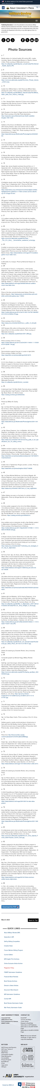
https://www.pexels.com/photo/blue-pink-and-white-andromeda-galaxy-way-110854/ (19, 295)
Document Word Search (11, 990)
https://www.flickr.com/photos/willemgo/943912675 (16, 355)
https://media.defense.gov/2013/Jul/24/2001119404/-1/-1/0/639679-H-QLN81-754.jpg (20, 343)
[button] (8, 3)
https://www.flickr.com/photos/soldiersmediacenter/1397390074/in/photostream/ (19, 457)
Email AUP (24, 1018)
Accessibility (5, 1058)
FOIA (3, 1063)
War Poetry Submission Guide (13, 1007)
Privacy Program (6, 1060)
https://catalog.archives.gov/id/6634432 (12, 395)
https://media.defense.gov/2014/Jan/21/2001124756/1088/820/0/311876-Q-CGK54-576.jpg (20, 313)
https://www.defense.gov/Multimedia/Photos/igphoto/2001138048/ (19, 822)
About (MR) (12, 932)
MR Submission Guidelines (12, 994)
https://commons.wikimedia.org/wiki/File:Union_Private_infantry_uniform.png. (19, 81)
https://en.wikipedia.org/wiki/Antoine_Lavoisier (14, 382)
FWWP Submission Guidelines (13, 972)
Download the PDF (9, 907)
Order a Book (24, 1021)
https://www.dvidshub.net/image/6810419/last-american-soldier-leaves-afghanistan (17, 878)
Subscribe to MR (9, 937)
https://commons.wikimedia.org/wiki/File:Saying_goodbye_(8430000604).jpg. (19, 673)
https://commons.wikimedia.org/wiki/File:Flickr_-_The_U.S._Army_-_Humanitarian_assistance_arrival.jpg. (18, 239)
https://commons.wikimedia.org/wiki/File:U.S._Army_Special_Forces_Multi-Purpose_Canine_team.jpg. (19, 836)
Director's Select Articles (11, 985)
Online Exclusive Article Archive (13, 963)
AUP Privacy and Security (8, 1047)
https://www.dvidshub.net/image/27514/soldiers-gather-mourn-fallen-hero (19, 254)
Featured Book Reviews (11, 977)
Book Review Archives (10, 981)
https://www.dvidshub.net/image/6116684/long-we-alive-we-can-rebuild (18, 568)
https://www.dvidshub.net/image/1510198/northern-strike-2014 (19, 764)
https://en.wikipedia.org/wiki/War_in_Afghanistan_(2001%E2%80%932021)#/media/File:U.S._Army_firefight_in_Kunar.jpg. (19, 605)
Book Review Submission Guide (13, 1003)
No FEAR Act (5, 1061)
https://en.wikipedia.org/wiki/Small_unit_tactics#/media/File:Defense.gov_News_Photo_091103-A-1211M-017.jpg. (19, 642)
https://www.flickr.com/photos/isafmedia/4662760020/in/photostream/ (19, 588)
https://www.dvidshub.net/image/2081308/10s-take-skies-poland (18, 802)
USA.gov (3, 1067)
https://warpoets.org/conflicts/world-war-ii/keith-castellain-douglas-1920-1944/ (18, 117)
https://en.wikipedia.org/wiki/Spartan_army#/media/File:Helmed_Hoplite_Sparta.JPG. (19, 65)
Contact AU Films (26, 1019)
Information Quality (7, 1054)
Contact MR (7, 999)
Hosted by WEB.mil (8, 1085)
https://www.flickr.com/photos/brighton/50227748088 (16, 468)
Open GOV (4, 1065)
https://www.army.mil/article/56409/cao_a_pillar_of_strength (18, 323)
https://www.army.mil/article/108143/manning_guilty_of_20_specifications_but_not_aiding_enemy (19, 440)
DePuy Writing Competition (12, 941)
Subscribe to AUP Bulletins (28, 1025)
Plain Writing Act (6, 1056)
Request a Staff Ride (27, 1023)
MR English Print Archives (11, 959)
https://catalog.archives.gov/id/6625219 (18, 515)
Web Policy (4, 1052)
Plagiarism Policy (9, 968)
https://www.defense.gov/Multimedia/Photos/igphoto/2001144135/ (19, 422)
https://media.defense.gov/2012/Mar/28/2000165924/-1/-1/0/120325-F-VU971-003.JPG (20, 623)
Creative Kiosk (8, 946)
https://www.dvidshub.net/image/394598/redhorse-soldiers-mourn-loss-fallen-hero (18, 284)
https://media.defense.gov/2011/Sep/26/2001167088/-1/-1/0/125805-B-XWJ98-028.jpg (20, 529)
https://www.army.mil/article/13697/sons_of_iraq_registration (19, 488)
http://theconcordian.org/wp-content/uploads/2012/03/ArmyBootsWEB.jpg (14, 736)
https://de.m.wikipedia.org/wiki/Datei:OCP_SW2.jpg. (16, 334)
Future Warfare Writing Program (13, 950)
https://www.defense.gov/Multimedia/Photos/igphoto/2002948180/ (19, 135)
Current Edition (8, 954)
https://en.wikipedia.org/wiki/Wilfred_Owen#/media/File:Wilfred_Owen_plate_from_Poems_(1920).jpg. (20, 93)
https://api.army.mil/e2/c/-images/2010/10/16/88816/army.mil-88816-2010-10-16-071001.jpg (17, 695)
